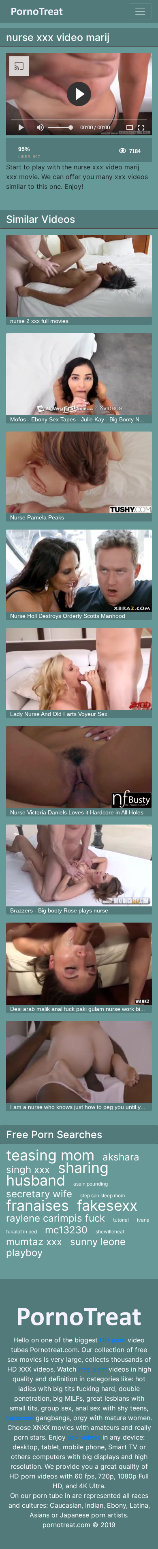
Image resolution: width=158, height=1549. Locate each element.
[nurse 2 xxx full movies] (79, 276)
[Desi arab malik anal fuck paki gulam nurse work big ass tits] (79, 964)
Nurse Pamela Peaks (37, 517)
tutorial (121, 1220)
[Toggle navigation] (140, 11)
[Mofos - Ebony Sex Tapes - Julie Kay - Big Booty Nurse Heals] (79, 374)
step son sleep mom (102, 1195)
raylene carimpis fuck (55, 1218)
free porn (92, 1369)
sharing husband (57, 1174)
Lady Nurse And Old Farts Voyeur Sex (58, 714)
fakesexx (107, 1205)
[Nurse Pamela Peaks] (79, 473)
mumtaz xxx (34, 1242)
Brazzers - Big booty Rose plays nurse (59, 910)
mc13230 (66, 1230)
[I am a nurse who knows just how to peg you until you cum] (79, 1062)
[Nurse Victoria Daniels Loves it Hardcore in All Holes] (79, 767)
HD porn (113, 1340)
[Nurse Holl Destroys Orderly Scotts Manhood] (79, 571)
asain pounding (90, 1184)
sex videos (84, 1437)
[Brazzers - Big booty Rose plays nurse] (79, 866)
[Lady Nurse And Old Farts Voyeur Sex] (79, 669)
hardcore (20, 1418)
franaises (37, 1205)
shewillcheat (110, 1232)
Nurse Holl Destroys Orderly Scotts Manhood (67, 616)
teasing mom (50, 1155)
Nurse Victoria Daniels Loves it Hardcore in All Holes (76, 812)
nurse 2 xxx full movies (39, 321)
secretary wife (39, 1194)
